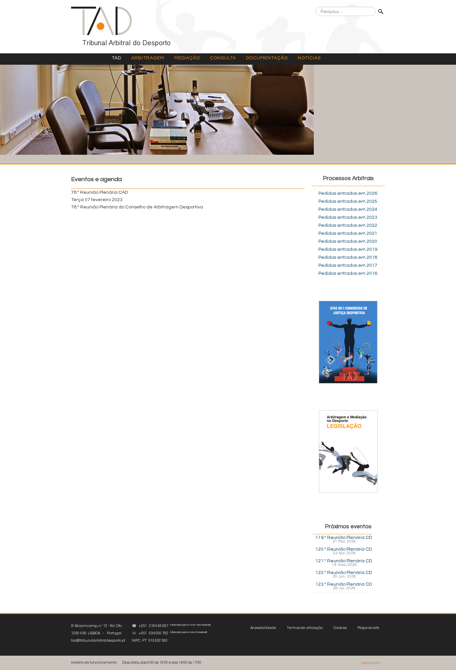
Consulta (223, 58)
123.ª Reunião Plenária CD (343, 584)
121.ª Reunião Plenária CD (343, 561)
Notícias (309, 58)
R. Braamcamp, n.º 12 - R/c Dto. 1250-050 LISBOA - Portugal (98, 633)
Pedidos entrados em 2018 (347, 257)
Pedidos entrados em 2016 (347, 273)
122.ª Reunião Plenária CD (343, 572)
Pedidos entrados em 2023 (347, 217)
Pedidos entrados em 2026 (347, 193)
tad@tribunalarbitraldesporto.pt (98, 640)
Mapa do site (368, 628)
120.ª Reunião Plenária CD (343, 549)
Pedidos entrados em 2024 (347, 209)
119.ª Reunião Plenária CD (343, 537)
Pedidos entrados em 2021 (347, 233)
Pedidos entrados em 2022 (347, 225)
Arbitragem (147, 58)
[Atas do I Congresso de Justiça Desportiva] (348, 342)
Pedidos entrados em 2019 (347, 249)
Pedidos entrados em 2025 (347, 201)
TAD (116, 58)
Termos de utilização (305, 628)
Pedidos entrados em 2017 (347, 265)
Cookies (340, 628)
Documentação (267, 58)
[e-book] (348, 451)
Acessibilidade (263, 628)
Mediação (187, 58)
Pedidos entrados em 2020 (347, 241)
